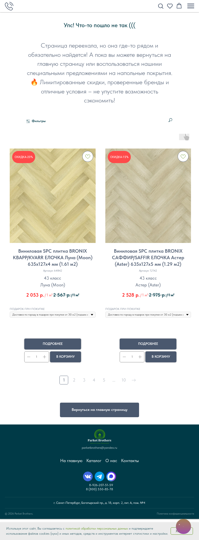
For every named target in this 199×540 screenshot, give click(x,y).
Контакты (130, 460)
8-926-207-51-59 (101, 485)
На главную (71, 460)
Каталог (93, 460)
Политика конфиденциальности (175, 513)
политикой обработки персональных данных (97, 528)
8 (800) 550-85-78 (99, 489)
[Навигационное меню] (190, 6)
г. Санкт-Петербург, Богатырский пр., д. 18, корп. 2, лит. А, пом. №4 (99, 503)
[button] (161, 6)
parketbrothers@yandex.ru (99, 447)
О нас (111, 460)
